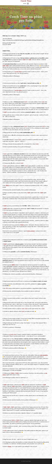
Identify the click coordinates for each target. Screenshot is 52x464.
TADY (25, 101)
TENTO (13, 420)
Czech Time (26, 1)
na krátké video (12, 334)
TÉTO (7, 288)
